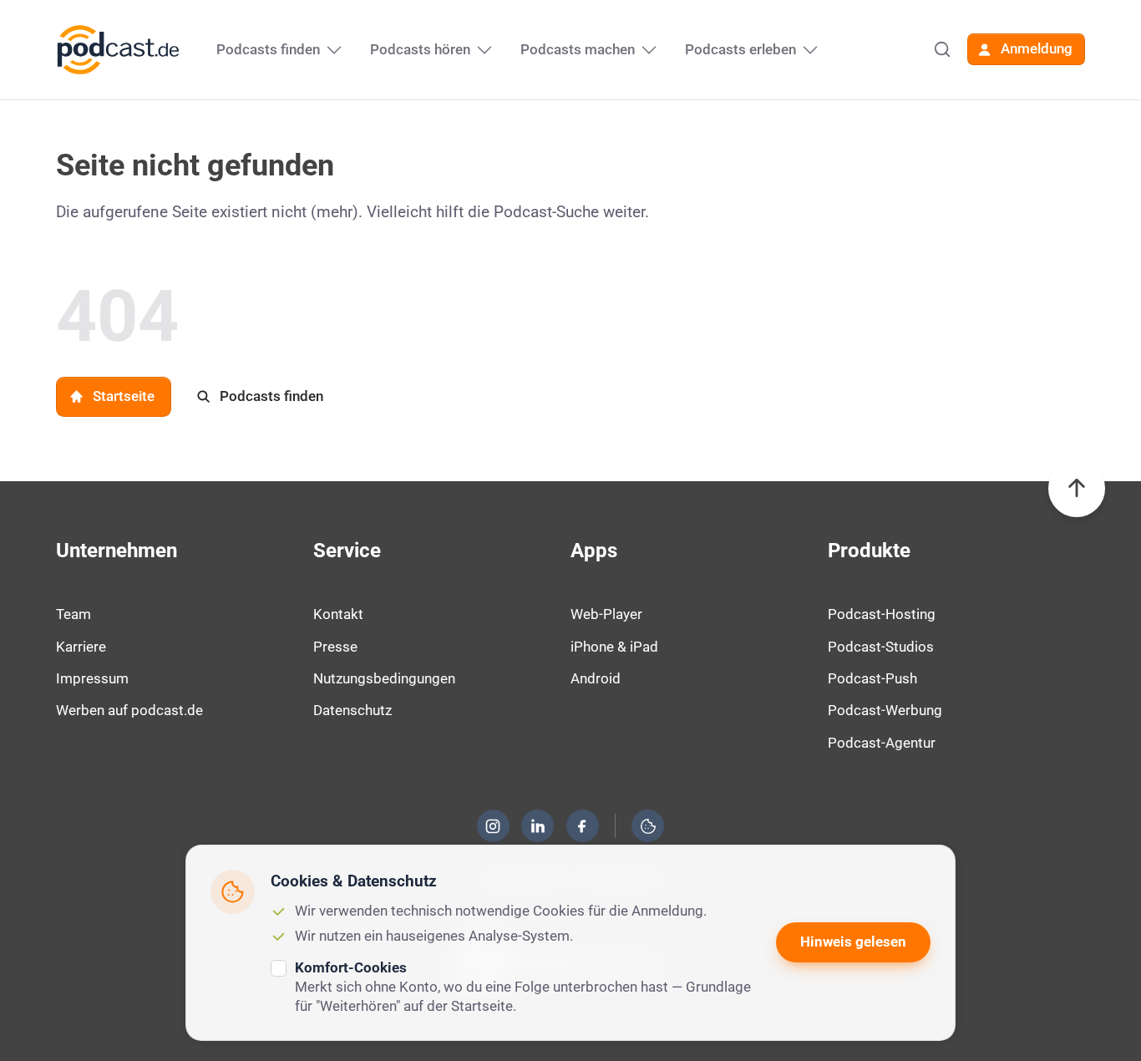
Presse (335, 646)
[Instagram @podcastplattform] (492, 826)
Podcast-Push (872, 678)
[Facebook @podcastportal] (582, 826)
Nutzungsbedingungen (384, 678)
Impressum (92, 678)
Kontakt (338, 614)
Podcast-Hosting (882, 614)
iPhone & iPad (614, 646)
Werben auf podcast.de (129, 710)
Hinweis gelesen (853, 941)
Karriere (81, 646)
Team (73, 614)
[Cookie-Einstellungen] (648, 826)
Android (595, 678)
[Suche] (942, 49)
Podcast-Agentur (882, 742)
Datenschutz (352, 710)
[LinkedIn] (538, 826)
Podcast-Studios (881, 646)
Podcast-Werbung (885, 710)
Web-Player (606, 614)
